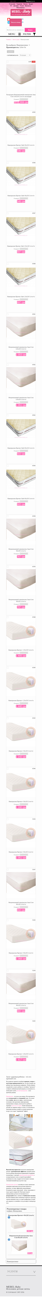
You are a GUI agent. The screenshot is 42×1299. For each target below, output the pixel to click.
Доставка (16, 6)
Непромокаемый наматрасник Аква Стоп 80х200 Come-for (21, 1004)
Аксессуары (16, 39)
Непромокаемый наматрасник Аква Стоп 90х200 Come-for (21, 600)
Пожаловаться (21, 7)
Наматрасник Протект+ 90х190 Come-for (21, 751)
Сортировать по (12, 55)
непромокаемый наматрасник (26, 1175)
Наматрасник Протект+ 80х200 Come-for (21, 953)
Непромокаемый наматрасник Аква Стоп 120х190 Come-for (21, 348)
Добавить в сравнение (7, 61)
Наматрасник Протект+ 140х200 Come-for (21, 1054)
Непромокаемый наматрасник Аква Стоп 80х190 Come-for (21, 903)
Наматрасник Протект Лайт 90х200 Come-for (21, 196)
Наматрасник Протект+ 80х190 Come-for (21, 852)
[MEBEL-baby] (21, 13)
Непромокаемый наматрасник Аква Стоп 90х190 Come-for (21, 550)
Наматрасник (9, 1096)
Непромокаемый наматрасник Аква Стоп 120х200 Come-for (21, 398)
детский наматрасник (22, 1090)
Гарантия (19, 4)
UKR (11, 1)
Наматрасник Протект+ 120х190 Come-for (21, 650)
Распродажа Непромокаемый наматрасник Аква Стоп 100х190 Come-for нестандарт (21, 95)
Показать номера (15, 22)
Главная (8, 39)
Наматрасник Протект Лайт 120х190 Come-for (21, 246)
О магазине (12, 4)
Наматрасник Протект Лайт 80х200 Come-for (21, 498)
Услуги (22, 6)
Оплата (25, 4)
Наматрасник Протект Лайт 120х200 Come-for (21, 297)
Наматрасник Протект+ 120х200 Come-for (21, 700)
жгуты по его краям (17, 1105)
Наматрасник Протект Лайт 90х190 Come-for (21, 145)
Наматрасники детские (12, 1184)
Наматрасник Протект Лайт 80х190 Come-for (21, 448)
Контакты (28, 6)
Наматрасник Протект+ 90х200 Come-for (21, 801)
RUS (14, 1)
